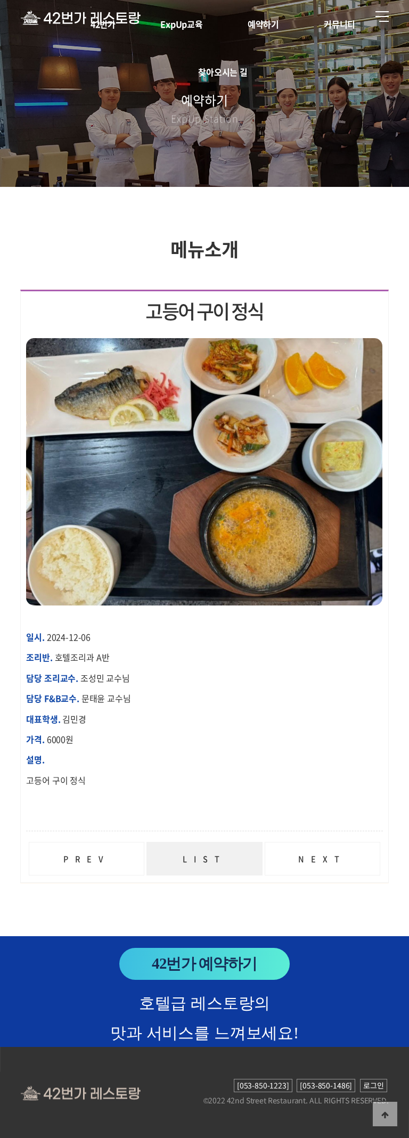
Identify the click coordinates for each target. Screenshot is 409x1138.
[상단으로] (385, 1114)
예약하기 (263, 24)
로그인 (373, 1085)
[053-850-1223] (263, 1085)
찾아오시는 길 (223, 72)
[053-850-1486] (326, 1085)
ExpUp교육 (181, 24)
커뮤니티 (339, 24)
